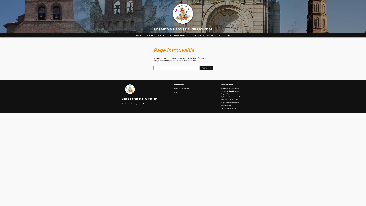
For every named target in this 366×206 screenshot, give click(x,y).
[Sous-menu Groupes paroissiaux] (187, 35)
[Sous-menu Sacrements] (203, 35)
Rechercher (206, 68)
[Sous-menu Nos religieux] (219, 35)
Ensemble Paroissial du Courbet (183, 29)
